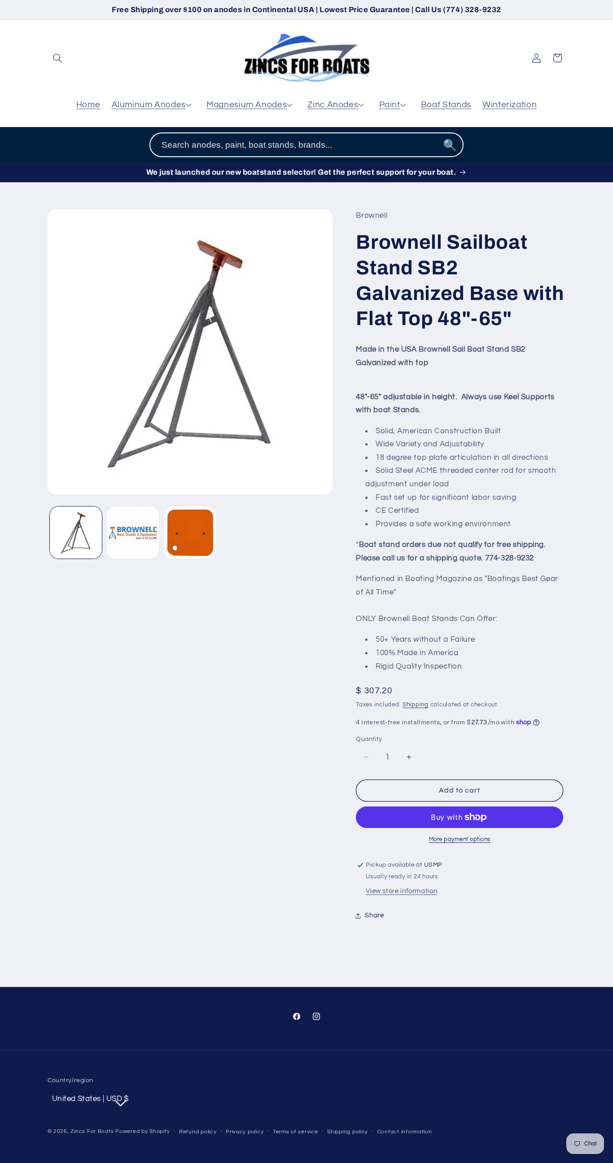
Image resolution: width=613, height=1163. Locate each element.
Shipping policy (347, 1131)
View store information (401, 891)
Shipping (416, 705)
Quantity (369, 739)
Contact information (404, 1131)
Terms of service (295, 1131)
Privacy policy (244, 1131)
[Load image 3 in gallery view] (190, 533)
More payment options (460, 839)
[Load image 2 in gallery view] (133, 533)
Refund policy (198, 1131)
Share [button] (374, 915)
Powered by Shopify (142, 1130)
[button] (58, 58)
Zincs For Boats (92, 1130)
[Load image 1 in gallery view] (76, 533)
